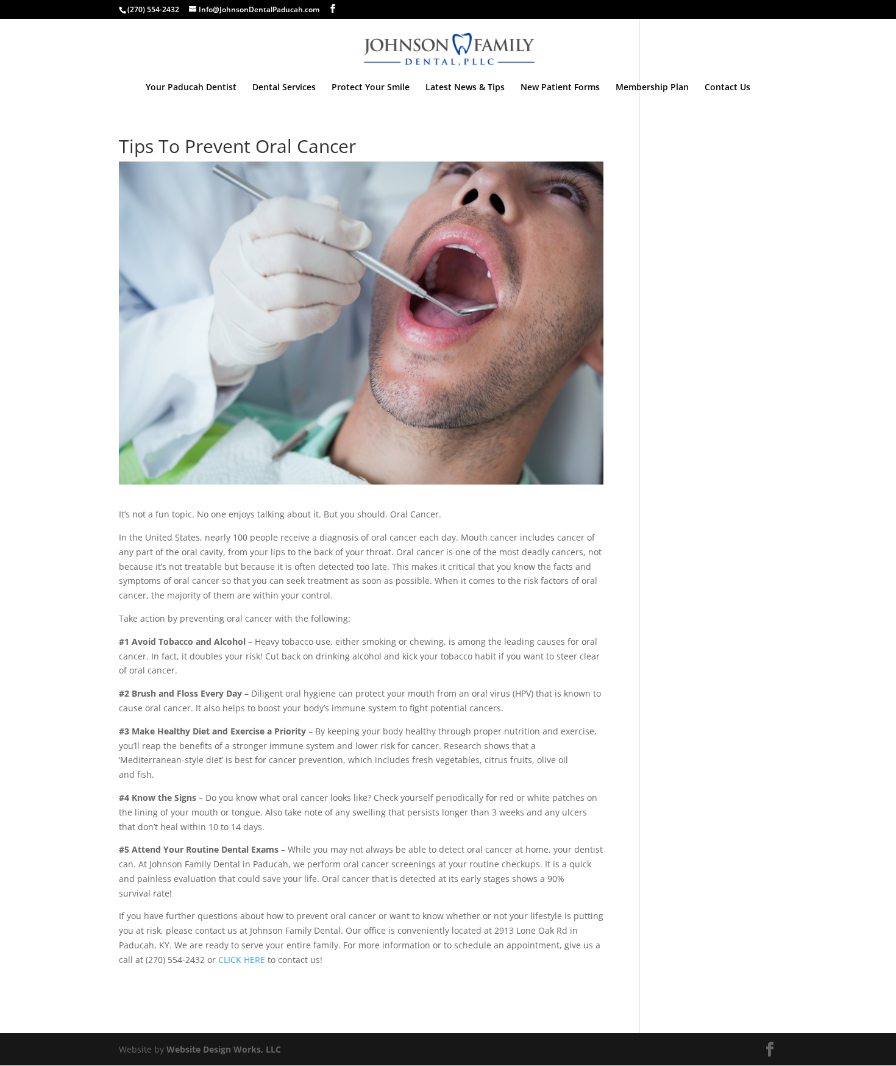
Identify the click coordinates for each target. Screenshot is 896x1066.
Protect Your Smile (371, 88)
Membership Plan (652, 88)
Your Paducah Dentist (191, 88)
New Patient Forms (560, 88)
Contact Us (727, 88)
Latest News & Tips (465, 88)
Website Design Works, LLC (223, 1049)
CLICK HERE (241, 959)
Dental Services (284, 88)
